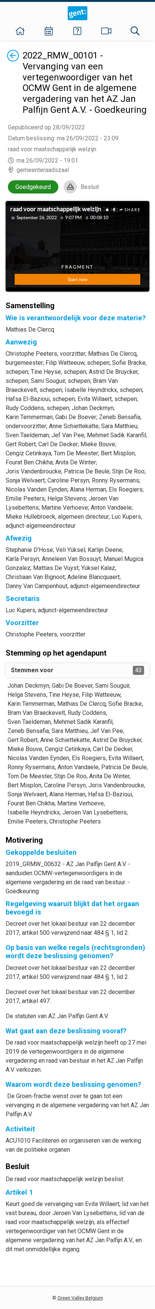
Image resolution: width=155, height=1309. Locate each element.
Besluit (90, 187)
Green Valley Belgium (80, 1298)
